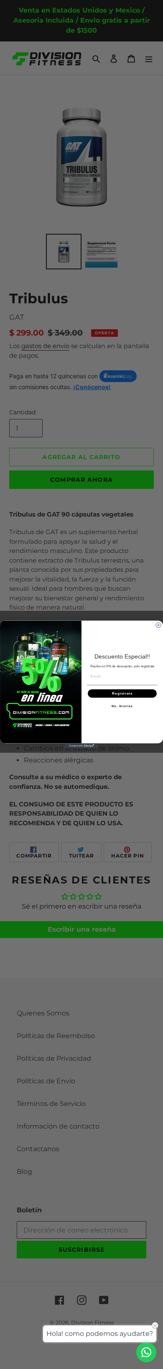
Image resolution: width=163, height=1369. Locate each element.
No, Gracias (122, 706)
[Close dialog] (158, 625)
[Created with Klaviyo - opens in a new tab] (81, 745)
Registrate (122, 693)
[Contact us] (146, 1352)
